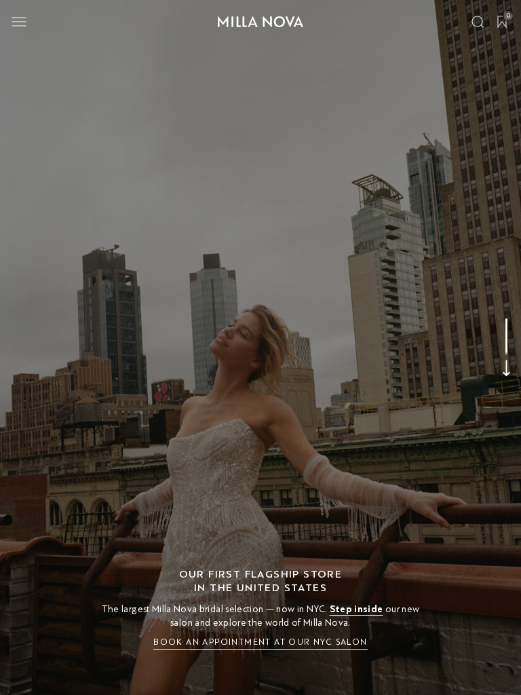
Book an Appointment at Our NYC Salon (260, 642)
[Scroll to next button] (506, 368)
